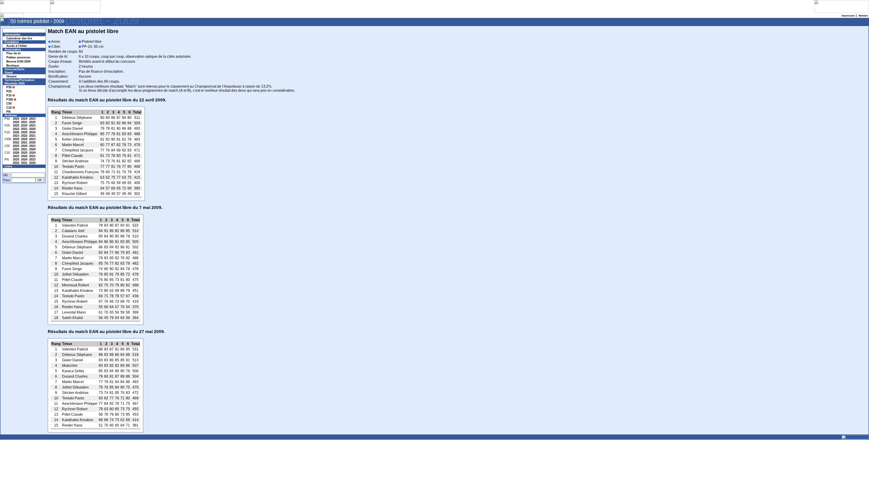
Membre (13, 170)
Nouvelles (14, 30)
